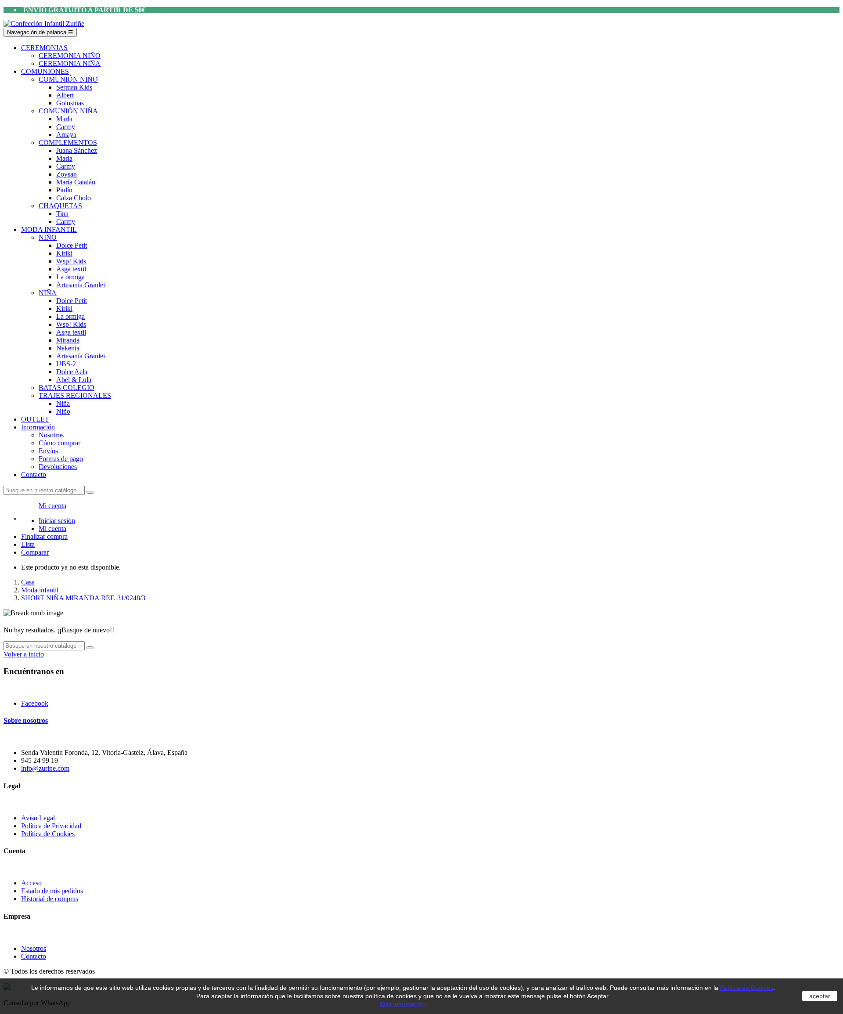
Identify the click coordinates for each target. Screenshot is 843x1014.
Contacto (33, 956)
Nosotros (33, 948)
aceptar (819, 996)
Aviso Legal (38, 818)
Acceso (31, 883)
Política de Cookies (48, 833)
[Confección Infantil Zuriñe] (44, 23)
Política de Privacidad (51, 826)
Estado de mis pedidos (52, 891)
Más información (403, 1003)
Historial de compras (49, 898)
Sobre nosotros (26, 720)
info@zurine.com (45, 768)
